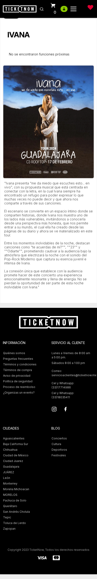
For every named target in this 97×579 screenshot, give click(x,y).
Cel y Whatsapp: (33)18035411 (63, 395)
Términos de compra (17, 370)
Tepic (7, 517)
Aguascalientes (13, 438)
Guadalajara (11, 466)
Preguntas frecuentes (18, 358)
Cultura (56, 444)
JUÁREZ (8, 472)
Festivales (59, 455)
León (6, 478)
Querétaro (10, 506)
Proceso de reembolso (19, 387)
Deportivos (59, 449)
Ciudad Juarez (13, 461)
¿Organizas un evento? (19, 392)
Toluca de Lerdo (14, 523)
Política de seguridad (17, 381)
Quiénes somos (14, 353)
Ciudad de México (15, 455)
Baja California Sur (15, 444)
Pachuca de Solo (14, 500)
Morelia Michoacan (16, 489)
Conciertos (59, 438)
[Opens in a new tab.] (54, 410)
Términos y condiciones (19, 364)
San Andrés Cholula (16, 511)
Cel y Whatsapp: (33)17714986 (63, 385)
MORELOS (10, 495)
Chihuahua (10, 449)
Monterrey (10, 483)
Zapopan (9, 528)
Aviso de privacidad (16, 375)
